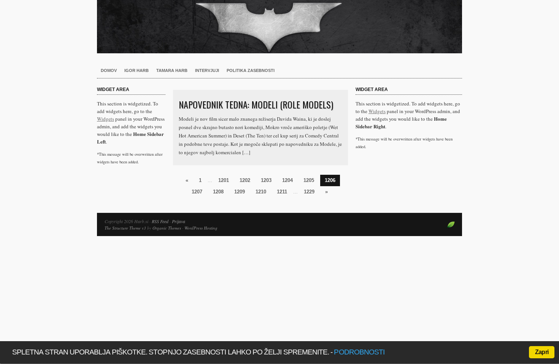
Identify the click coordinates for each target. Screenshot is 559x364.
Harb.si (279, 26)
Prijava (178, 221)
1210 (261, 192)
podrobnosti (359, 352)
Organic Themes (166, 228)
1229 (309, 192)
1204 (287, 180)
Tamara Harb (171, 70)
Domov (109, 70)
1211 (282, 192)
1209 (239, 192)
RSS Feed (160, 221)
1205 (308, 180)
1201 (223, 180)
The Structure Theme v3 (125, 228)
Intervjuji (207, 70)
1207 (197, 192)
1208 (218, 192)
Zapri (541, 352)
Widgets (105, 118)
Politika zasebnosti (251, 70)
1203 (266, 180)
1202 (245, 180)
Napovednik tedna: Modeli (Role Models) (256, 104)
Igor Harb (136, 70)
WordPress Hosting (201, 228)
